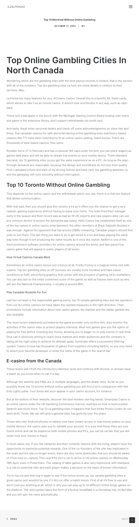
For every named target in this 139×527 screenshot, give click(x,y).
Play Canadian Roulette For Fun (27, 292)
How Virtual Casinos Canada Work (28, 257)
